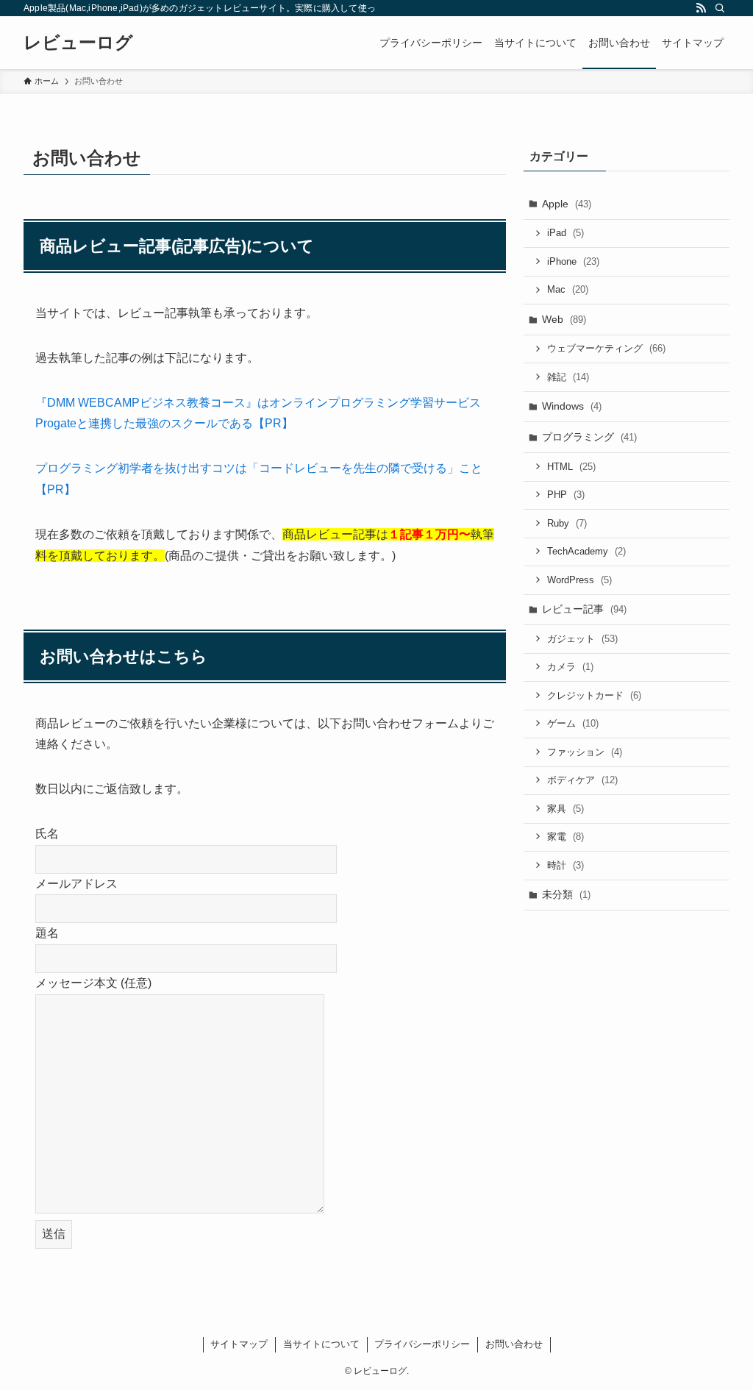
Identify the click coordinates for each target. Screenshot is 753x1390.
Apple (566, 204)
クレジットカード (594, 695)
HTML (571, 466)
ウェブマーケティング (606, 348)
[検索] (719, 8)
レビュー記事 (584, 609)
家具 (565, 808)
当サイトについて (321, 1344)
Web (564, 319)
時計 (565, 865)
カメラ (570, 666)
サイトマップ (239, 1344)
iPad (565, 232)
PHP (566, 494)
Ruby (567, 523)
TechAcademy (586, 551)
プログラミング (589, 437)
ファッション (584, 752)
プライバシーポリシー (422, 1344)
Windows (572, 406)
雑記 (568, 376)
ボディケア (582, 779)
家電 (565, 836)
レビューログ (78, 42)
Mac (567, 289)
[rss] (700, 8)
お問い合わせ (514, 1344)
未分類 (566, 894)
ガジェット (582, 638)
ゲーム (573, 723)
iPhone (573, 261)
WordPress (579, 579)
